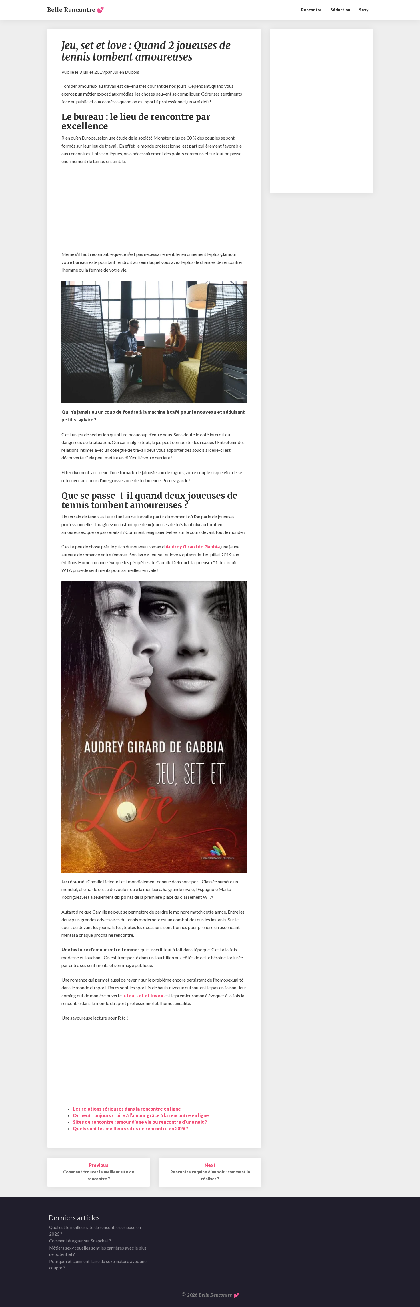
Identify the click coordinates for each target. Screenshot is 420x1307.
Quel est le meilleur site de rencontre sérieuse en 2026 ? (95, 1230)
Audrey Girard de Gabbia (192, 546)
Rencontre (311, 9)
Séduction (340, 9)
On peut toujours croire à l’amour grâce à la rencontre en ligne (141, 1115)
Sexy (364, 9)
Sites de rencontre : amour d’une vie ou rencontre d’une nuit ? (140, 1122)
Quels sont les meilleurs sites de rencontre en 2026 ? (130, 1128)
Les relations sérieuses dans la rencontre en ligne (127, 1108)
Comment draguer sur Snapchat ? (80, 1240)
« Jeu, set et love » (143, 995)
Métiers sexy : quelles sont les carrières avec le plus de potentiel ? (98, 1251)
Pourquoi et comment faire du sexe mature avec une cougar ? (98, 1264)
